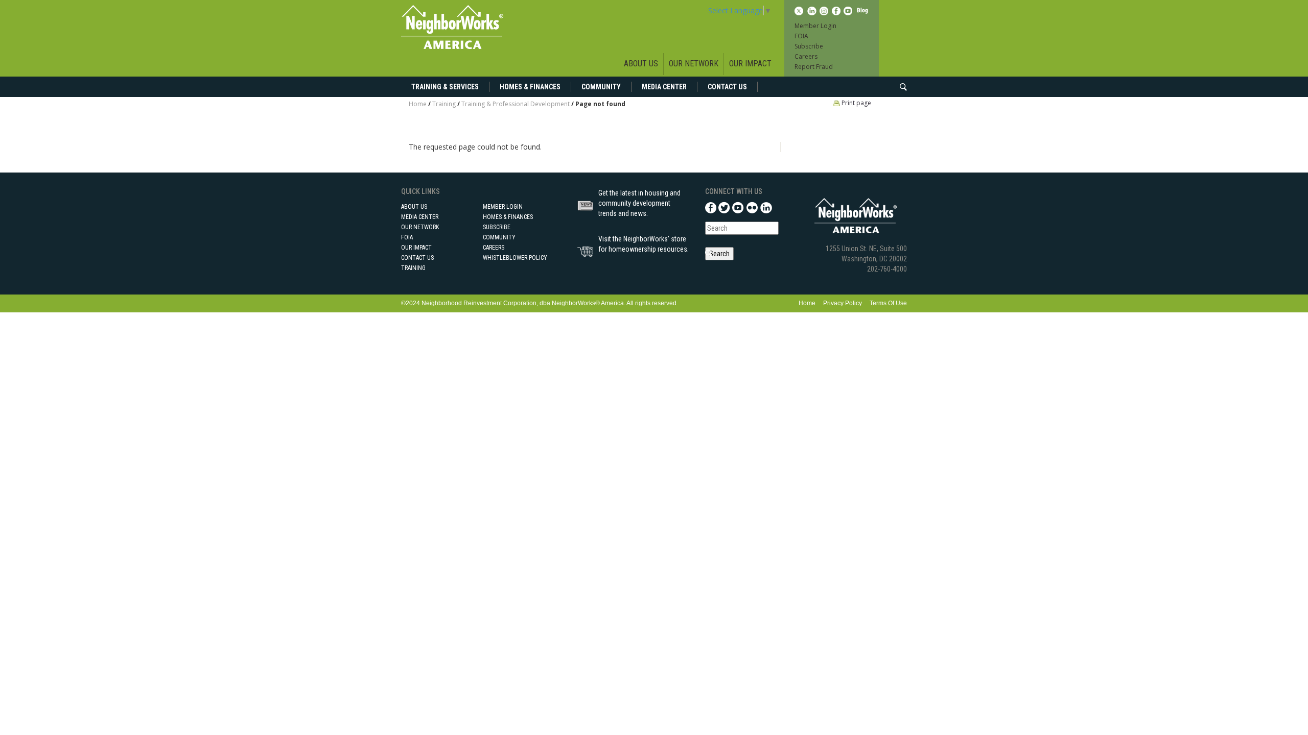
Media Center (664, 87)
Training (444, 104)
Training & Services (445, 87)
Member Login (815, 25)
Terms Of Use (888, 303)
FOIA (801, 36)
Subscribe (809, 46)
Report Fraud (814, 66)
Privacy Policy (842, 303)
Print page (855, 103)
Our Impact (750, 63)
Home (418, 104)
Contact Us (727, 87)
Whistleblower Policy (515, 257)
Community (601, 87)
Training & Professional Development (515, 104)
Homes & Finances (530, 87)
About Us (641, 63)
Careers (806, 56)
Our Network (693, 63)
